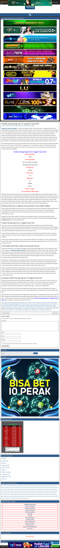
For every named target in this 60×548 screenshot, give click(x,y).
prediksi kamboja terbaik (14, 494)
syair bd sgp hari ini (18, 308)
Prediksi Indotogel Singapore (29, 125)
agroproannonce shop (6, 476)
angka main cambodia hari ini (38, 485)
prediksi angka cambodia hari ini (30, 489)
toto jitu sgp (48, 309)
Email (3, 336)
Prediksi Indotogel (18, 125)
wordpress (4, 469)
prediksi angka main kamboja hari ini (24, 491)
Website (3, 339)
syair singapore (25, 309)
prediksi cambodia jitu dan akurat (16, 492)
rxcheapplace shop (6, 474)
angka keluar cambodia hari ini (6, 485)
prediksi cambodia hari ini (5, 492)
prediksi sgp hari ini (41, 306)
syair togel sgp (42, 309)
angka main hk (46, 485)
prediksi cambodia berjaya (53, 491)
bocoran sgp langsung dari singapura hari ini (12, 304)
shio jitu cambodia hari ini (38, 496)
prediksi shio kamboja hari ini (24, 494)
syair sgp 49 (25, 308)
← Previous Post (5, 313)
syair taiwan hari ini (46, 496)
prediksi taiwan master (42, 494)
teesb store (4, 478)
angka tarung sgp (14, 302)
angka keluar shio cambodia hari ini (18, 485)
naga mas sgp (52, 305)
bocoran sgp (21, 302)
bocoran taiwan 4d (41, 487)
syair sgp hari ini (40, 308)
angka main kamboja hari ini (6, 487)
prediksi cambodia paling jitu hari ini (39, 492)
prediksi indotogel (5, 465)
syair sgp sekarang (18, 309)
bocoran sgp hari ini (28, 302)
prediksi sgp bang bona (32, 306)
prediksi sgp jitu (49, 306)
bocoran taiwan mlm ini (49, 487)
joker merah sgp (39, 304)
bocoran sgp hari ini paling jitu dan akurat (42, 302)
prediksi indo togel (5, 467)
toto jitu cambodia (12, 498)
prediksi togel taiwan (20, 496)
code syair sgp (25, 304)
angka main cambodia (29, 485)
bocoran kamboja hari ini (25, 487)
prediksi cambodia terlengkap (50, 492)
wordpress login (5, 460)
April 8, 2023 (10, 125)
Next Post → (56, 313)
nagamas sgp (4, 306)
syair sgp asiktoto (32, 308)
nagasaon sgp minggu (12, 306)
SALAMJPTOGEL (30, 536)
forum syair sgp (32, 304)
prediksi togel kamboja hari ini (12, 496)
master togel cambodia (20, 489)
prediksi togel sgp (10, 308)
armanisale (4, 458)
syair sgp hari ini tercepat (49, 308)
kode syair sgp (5, 305)
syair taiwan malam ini (54, 496)
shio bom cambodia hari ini (29, 496)
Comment (4, 320)
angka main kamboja (53, 485)
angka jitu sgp (7, 302)
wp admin (4, 463)
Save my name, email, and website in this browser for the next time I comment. (20, 343)
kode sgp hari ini (47, 304)
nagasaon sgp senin (22, 306)
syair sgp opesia (9, 309)
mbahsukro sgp (45, 305)
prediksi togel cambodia (50, 494)
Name (3, 332)
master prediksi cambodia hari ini (10, 489)
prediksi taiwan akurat (33, 494)
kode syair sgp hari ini (13, 305)
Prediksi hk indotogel (6, 472)
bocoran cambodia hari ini (16, 487)
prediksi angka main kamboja (12, 491)
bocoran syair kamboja (34, 487)
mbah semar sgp (30, 305)
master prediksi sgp (22, 305)
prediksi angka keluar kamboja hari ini (43, 489)
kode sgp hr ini (54, 304)
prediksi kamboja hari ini (5, 494)
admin (4, 125)
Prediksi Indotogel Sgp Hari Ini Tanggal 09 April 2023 (20, 124)
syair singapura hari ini (34, 309)
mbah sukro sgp (38, 305)
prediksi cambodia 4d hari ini (43, 491)
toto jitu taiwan (26, 498)
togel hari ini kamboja (5, 498)
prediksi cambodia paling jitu (27, 492)
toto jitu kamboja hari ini (20, 498)
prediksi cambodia (34, 491)
